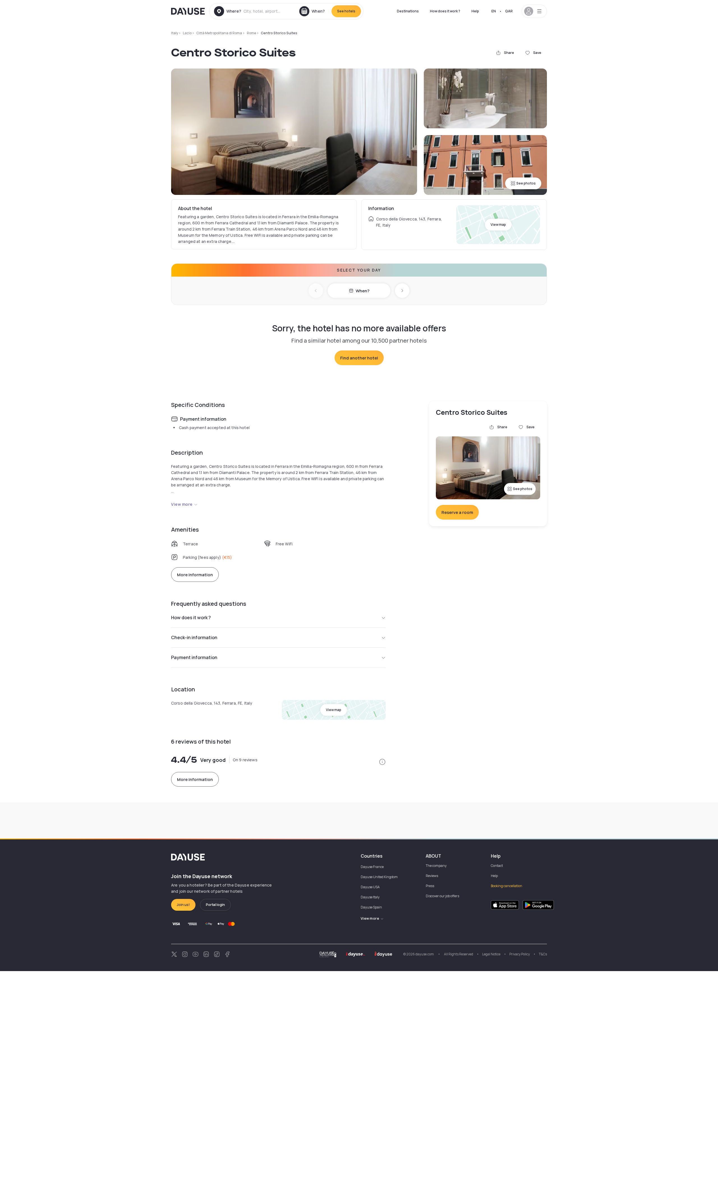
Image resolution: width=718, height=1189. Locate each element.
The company (436, 865)
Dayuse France (372, 866)
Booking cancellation (506, 885)
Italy (174, 33)
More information (195, 575)
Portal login (215, 904)
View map (498, 224)
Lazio (187, 33)
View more (182, 504)
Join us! (183, 904)
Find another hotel (359, 358)
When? (362, 291)
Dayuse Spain (371, 907)
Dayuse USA (370, 887)
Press (430, 885)
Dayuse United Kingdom (379, 876)
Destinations (408, 11)
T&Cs (543, 954)
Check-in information (194, 637)
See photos (526, 183)
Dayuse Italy (370, 897)
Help (475, 11)
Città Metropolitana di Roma (219, 33)
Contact (497, 865)
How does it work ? (445, 11)
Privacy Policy (519, 954)
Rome (251, 33)
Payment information (194, 657)
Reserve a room (457, 512)
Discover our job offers (442, 896)
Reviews (432, 875)
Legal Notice (491, 954)
